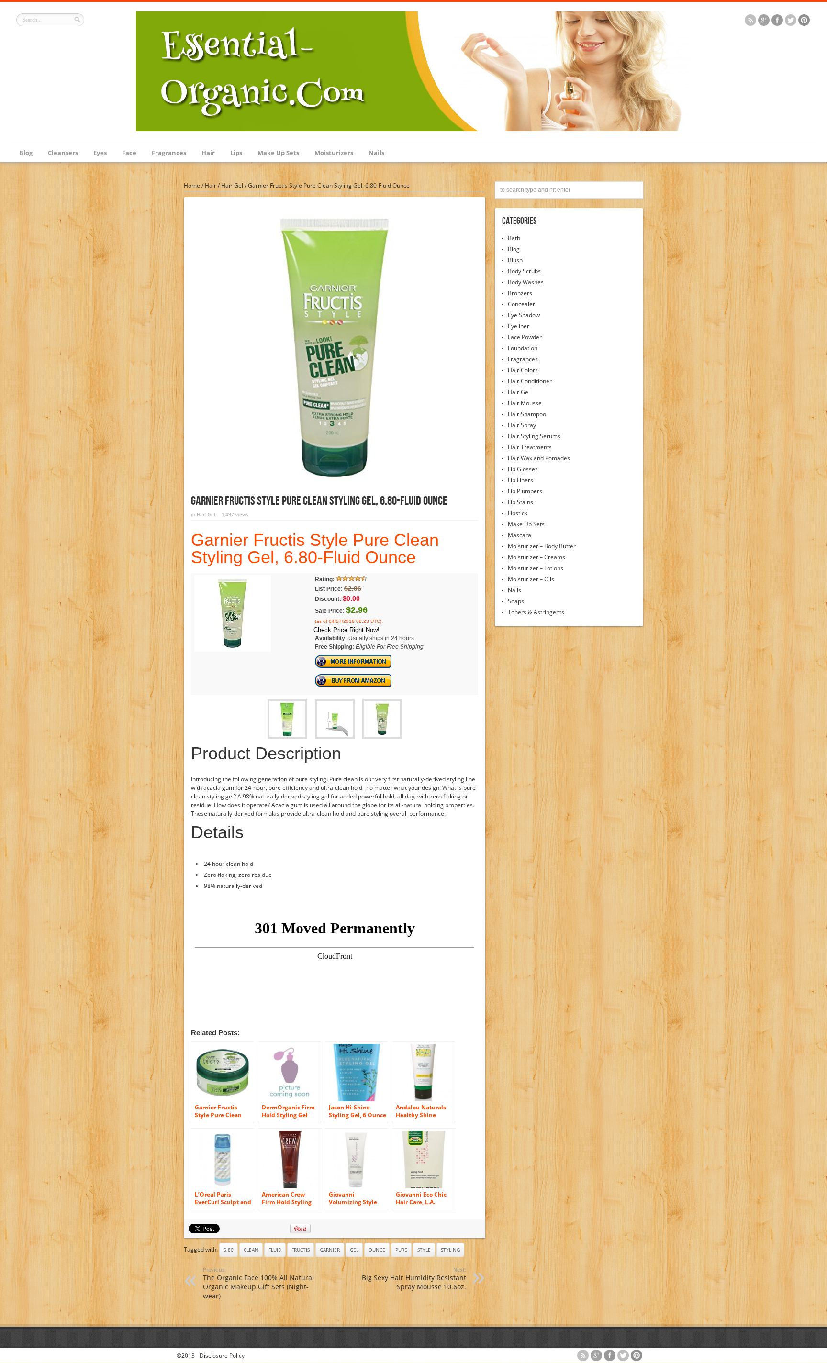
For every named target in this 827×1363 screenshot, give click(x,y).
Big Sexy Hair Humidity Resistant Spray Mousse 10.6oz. (414, 1278)
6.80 (229, 1249)
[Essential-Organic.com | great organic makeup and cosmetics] (413, 129)
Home (192, 185)
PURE (401, 1249)
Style (424, 1249)
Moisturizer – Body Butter (542, 546)
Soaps (516, 601)
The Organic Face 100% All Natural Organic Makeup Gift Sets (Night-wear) (258, 1283)
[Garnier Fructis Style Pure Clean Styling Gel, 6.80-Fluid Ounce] (232, 649)
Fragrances (169, 152)
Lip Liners (520, 480)
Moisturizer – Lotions (535, 568)
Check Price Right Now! (346, 629)
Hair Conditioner (530, 381)
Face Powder (525, 337)
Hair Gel (232, 185)
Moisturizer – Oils (531, 579)
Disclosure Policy (222, 1356)
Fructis (300, 1249)
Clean (251, 1249)
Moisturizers (333, 152)
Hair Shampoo (527, 414)
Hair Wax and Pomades (539, 458)
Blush (515, 260)
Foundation (522, 348)
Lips (236, 152)
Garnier (330, 1249)
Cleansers (63, 152)
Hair (208, 152)
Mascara (519, 535)
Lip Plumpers (525, 491)
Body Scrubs (524, 271)
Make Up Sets (278, 152)
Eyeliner (518, 326)
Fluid (274, 1249)
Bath (514, 238)
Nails (376, 152)
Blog (26, 152)
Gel (354, 1249)
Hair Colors (523, 370)
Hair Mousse (525, 403)
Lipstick (517, 513)
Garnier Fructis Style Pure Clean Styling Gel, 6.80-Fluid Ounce (315, 548)
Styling (450, 1249)
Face (129, 152)
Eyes (100, 152)
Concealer (521, 304)
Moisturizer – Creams (536, 557)
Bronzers (520, 293)
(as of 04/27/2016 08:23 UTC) (348, 621)
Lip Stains (520, 502)
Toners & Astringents (536, 612)
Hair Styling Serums (534, 436)
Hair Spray (522, 425)
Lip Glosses (523, 469)
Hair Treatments (530, 447)
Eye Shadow (524, 315)
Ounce (377, 1249)
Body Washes (526, 282)
